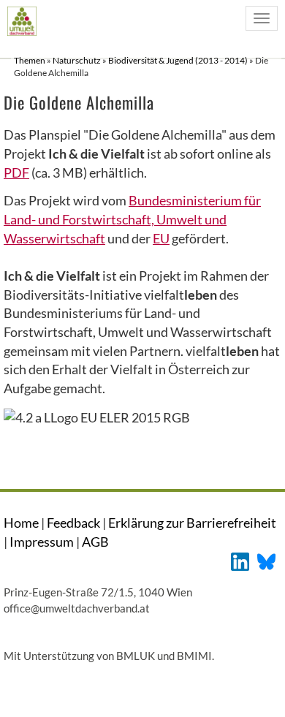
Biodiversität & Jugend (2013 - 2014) (178, 60)
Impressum (42, 542)
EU (161, 238)
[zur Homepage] (21, 21)
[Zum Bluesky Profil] (266, 560)
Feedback (73, 523)
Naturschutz (77, 60)
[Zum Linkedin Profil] (240, 560)
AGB (95, 542)
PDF (16, 172)
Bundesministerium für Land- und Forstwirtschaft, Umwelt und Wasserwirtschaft (132, 219)
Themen (30, 60)
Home (21, 523)
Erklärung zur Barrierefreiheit (192, 523)
